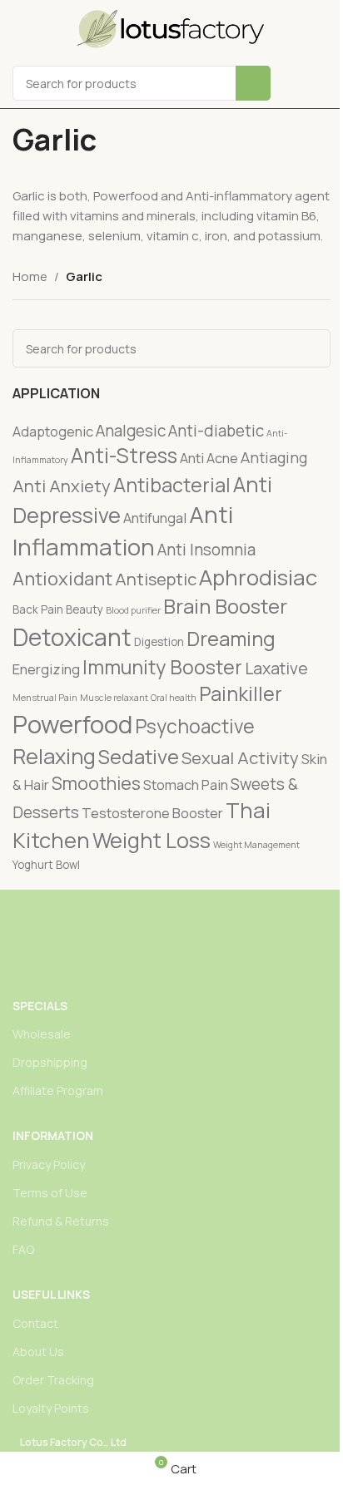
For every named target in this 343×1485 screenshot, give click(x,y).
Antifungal (154, 517)
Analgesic (131, 431)
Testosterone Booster (152, 812)
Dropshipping (49, 1062)
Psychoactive (195, 726)
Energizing (46, 668)
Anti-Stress (124, 455)
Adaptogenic (52, 431)
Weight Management (256, 845)
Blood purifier (133, 610)
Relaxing (54, 756)
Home (29, 276)
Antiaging (274, 457)
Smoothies (96, 783)
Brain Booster (225, 606)
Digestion (159, 641)
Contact (35, 1323)
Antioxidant (62, 578)
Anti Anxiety (61, 485)
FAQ (23, 1249)
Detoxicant (72, 637)
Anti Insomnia (206, 549)
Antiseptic (155, 578)
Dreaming (231, 638)
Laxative (276, 668)
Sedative (138, 756)
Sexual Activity (240, 757)
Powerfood (72, 724)
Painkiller (240, 693)
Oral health (173, 697)
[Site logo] (171, 28)
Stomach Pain (185, 784)
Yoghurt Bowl (46, 864)
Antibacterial (172, 484)
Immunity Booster (162, 667)
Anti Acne (209, 457)
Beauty (84, 609)
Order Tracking (53, 1380)
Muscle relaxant (114, 697)
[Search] (253, 83)
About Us (38, 1351)
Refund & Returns (60, 1221)
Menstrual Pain (44, 697)
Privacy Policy (48, 1164)
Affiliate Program (57, 1090)
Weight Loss (151, 840)
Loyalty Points (50, 1408)
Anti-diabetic (216, 431)
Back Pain (37, 609)
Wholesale (41, 1034)
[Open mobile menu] (294, 83)
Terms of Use (49, 1193)
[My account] (324, 83)
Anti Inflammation (122, 530)
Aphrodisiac (258, 577)
